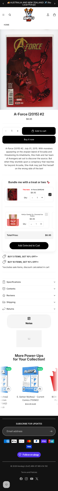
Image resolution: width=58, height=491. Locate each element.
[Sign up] (51, 431)
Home (6, 25)
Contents (11, 288)
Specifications (14, 282)
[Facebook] (21, 479)
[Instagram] (26, 479)
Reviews (11, 295)
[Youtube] (31, 479)
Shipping (11, 302)
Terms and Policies (29, 472)
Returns (10, 309)
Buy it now (29, 139)
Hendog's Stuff (23, 466)
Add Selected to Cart (29, 245)
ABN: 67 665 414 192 (39, 466)
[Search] (10, 15)
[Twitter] (37, 479)
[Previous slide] (3, 3)
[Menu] (3, 14)
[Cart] (54, 15)
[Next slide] (54, 3)
